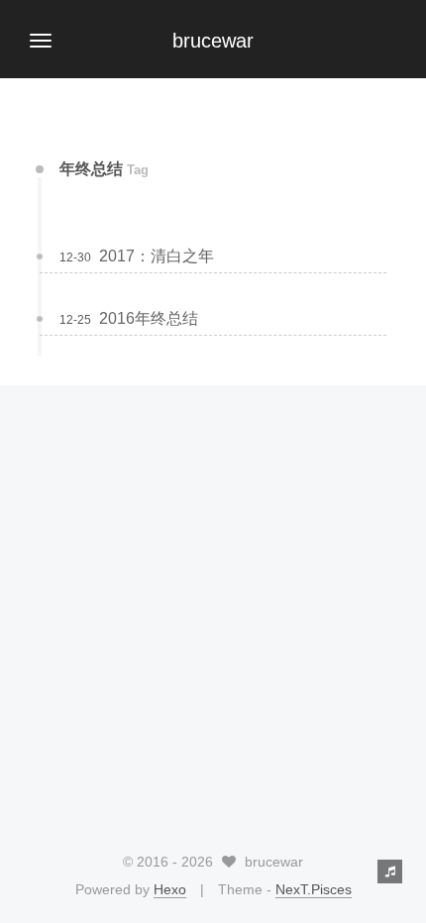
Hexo (170, 889)
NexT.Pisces (313, 889)
